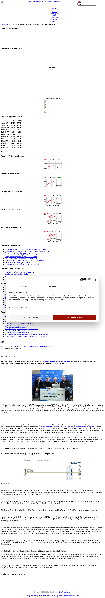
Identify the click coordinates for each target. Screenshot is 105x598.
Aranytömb (8, 325)
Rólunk (54, 12)
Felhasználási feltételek (71, 596)
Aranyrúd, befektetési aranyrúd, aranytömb (19, 323)
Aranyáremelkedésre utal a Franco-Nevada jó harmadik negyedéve (31, 346)
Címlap (54, 8)
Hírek (54, 15)
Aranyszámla (54, 21)
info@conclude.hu (65, 592)
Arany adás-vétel (31, 596)
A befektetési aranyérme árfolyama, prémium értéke (21, 329)
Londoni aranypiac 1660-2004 (15, 331)
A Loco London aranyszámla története (17, 332)
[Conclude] (5, 346)
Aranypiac (54, 14)
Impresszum (42, 596)
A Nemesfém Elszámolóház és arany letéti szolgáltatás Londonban (26, 334)
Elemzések (54, 17)
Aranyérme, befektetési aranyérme (16, 327)
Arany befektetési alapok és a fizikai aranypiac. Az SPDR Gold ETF (27, 336)
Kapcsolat (54, 19)
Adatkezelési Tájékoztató (55, 596)
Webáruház (54, 10)
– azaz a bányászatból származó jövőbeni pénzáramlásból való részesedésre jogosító (67, 427)
